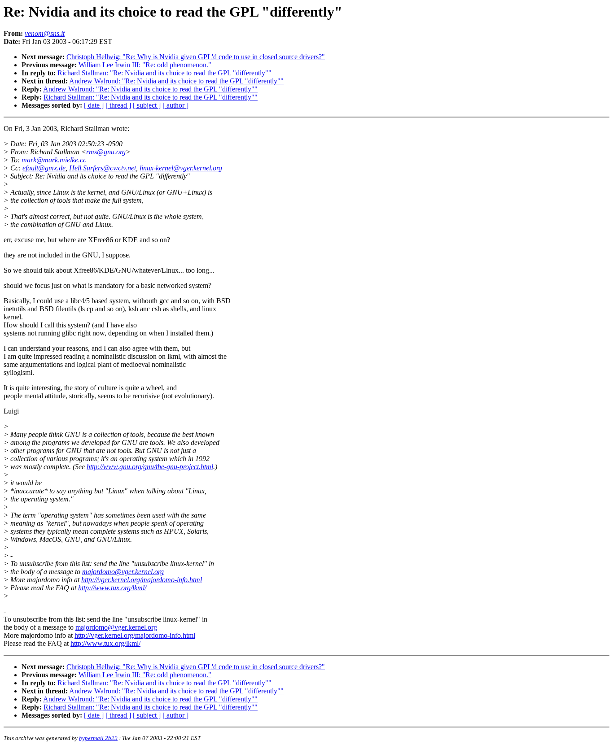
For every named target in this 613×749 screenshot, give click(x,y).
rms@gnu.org (106, 152)
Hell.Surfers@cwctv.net (102, 168)
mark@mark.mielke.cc (54, 160)
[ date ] (94, 105)
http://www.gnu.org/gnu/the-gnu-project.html (150, 466)
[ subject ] (147, 105)
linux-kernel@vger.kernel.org (181, 168)
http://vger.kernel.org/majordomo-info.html (141, 580)
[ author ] (175, 105)
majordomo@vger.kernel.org (123, 571)
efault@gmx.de (44, 168)
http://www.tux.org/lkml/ (112, 588)
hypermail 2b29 (98, 738)
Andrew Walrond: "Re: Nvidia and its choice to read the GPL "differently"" (176, 81)
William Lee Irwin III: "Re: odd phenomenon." (145, 65)
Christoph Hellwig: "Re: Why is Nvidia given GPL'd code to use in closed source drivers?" (195, 57)
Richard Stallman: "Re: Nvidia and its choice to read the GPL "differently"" (164, 73)
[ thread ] (118, 105)
